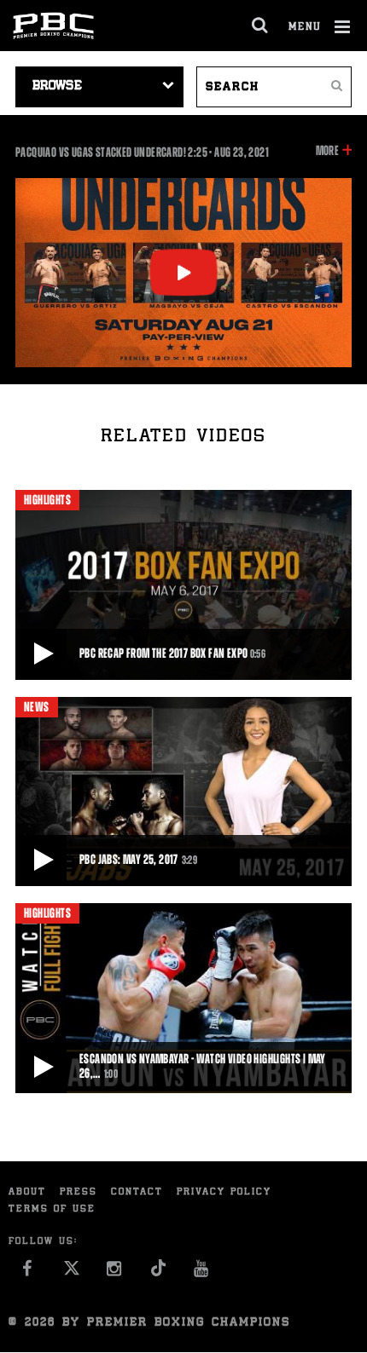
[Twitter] (71, 1272)
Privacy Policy (224, 1192)
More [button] (327, 151)
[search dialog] (261, 25)
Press (78, 1192)
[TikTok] (158, 1272)
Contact (137, 1192)
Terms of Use (52, 1209)
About (27, 1192)
